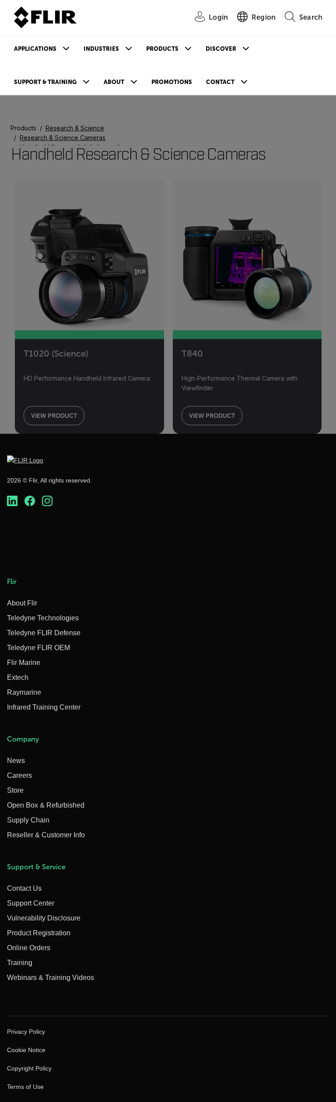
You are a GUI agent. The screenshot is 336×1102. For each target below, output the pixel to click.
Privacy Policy (26, 1031)
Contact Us (24, 888)
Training (19, 962)
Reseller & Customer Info (46, 835)
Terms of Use (25, 1086)
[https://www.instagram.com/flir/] (47, 501)
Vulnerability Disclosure (43, 918)
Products (162, 48)
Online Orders (28, 948)
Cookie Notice (26, 1049)
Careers (19, 775)
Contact (220, 82)
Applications (35, 48)
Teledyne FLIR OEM (38, 647)
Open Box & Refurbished (45, 805)
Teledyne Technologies (43, 618)
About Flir (22, 603)
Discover (221, 48)
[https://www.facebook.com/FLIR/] (29, 501)
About (114, 82)
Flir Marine (23, 662)
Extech (17, 677)
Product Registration (38, 933)
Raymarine (24, 692)
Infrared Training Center (43, 707)
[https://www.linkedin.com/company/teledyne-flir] (12, 501)
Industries (101, 48)
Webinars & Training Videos (50, 977)
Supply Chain (28, 820)
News (16, 760)
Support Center (30, 903)
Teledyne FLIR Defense (43, 633)
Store (15, 790)
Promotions (171, 82)
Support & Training (45, 82)
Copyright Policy (29, 1068)
